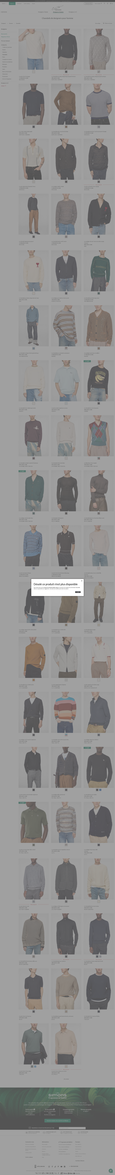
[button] (77, 592)
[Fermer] (82, 581)
